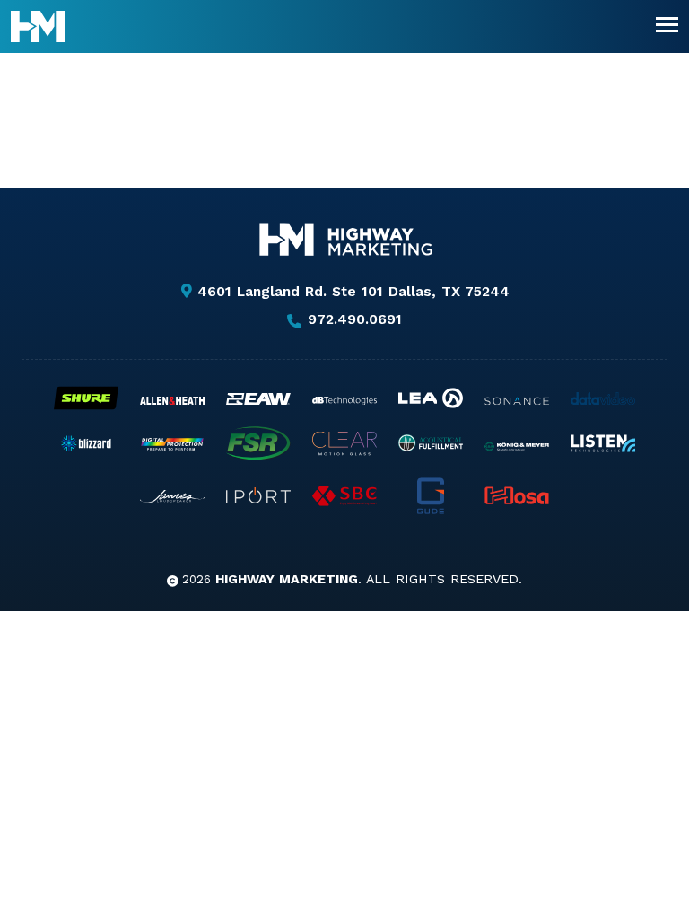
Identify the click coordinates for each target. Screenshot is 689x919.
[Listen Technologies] (603, 443)
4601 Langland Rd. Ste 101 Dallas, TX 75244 (353, 291)
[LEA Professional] (431, 398)
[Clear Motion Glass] (344, 443)
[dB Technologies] (344, 401)
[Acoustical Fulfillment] (431, 442)
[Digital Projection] (172, 444)
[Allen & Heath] (172, 401)
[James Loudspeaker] (172, 496)
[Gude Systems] (430, 496)
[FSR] (258, 443)
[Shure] (86, 398)
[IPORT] (258, 495)
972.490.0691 (355, 320)
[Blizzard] (86, 443)
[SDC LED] (344, 496)
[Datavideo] (603, 398)
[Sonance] (517, 401)
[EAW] (258, 399)
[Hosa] (517, 495)
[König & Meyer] (517, 446)
